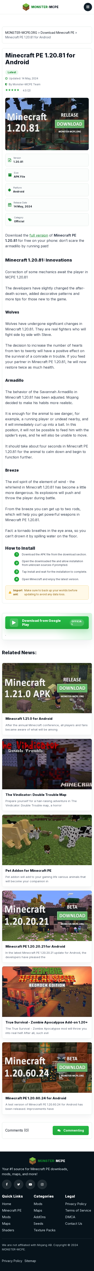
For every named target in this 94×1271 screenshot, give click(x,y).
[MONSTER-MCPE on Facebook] (7, 1184)
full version (39, 235)
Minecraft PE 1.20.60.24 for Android (35, 1098)
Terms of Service (78, 1210)
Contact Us (73, 1223)
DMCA (70, 1217)
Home (6, 1204)
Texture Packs (45, 1230)
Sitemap (30, 1261)
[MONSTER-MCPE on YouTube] (30, 1184)
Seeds (38, 1223)
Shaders (8, 1230)
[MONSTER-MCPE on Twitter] (18, 1184)
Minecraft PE (11, 1210)
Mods (6, 1217)
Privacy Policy (75, 1204)
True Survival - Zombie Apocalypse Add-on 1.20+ (46, 1022)
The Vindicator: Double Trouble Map (35, 795)
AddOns (40, 1217)
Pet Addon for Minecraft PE (28, 870)
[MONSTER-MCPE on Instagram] (42, 1184)
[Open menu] (88, 7)
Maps (6, 1223)
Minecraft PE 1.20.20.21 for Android (35, 946)
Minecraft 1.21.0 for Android (28, 719)
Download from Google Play (41, 623)
